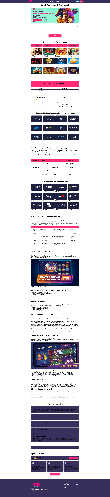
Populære (36, 45)
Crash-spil (60, 45)
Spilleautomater (72, 45)
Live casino (48, 45)
